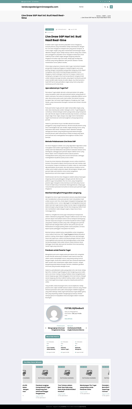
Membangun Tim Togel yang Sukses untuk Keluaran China (54, 387)
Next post (70, 325)
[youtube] (109, 1)
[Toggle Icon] (111, 6)
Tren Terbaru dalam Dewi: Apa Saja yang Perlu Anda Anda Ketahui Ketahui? (33, 388)
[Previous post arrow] (45, 328)
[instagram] (107, 1)
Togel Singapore (69, 234)
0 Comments (50, 32)
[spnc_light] (107, 6)
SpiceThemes (82, 404)
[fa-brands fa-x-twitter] (103, 1)
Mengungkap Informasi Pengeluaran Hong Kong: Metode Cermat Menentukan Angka (56, 329)
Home (81, 7)
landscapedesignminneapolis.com (40, 6)
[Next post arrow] (86, 328)
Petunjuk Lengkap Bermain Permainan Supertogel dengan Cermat (75, 388)
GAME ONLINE (50, 29)
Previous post (61, 325)
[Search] (105, 7)
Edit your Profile (76, 313)
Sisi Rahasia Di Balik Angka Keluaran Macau (75, 329)
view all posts (68, 318)
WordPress (63, 404)
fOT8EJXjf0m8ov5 (62, 29)
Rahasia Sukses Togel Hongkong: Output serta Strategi (65, 348)
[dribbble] (105, 1)
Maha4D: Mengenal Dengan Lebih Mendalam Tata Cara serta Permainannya (79, 348)
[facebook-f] (100, 1)
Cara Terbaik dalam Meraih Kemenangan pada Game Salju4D (51, 348)
